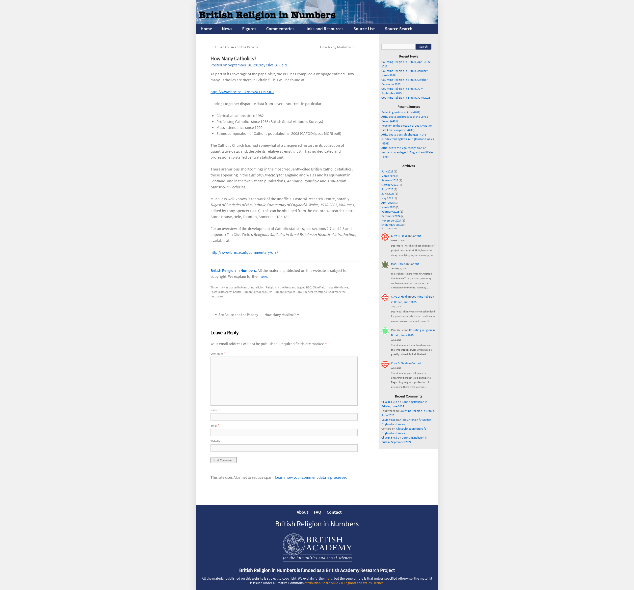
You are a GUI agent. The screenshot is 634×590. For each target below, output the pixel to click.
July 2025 (387, 189)
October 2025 (389, 185)
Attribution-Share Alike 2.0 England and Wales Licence (343, 583)
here (263, 276)
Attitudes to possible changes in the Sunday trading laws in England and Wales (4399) (407, 139)
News (227, 28)
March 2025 (388, 207)
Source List (364, 28)
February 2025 (390, 211)
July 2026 (387, 171)
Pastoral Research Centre (226, 292)
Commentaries (280, 28)
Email (215, 425)
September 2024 (391, 225)
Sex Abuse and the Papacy (236, 46)
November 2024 (391, 220)
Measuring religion (252, 287)
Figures (249, 28)
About (302, 512)
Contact (416, 236)
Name (215, 410)
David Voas (388, 419)
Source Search (398, 28)
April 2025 (387, 202)
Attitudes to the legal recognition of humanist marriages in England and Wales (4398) (407, 152)
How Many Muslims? (337, 46)
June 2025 (387, 194)
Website (215, 441)
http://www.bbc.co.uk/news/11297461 (242, 91)
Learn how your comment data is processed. (311, 477)
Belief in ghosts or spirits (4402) (400, 112)
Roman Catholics (284, 292)
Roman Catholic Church (257, 292)
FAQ (317, 512)
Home (206, 28)
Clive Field (319, 287)
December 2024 (390, 216)
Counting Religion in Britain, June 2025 (405, 97)
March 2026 (388, 176)
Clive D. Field (276, 64)
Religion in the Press (278, 287)
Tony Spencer (304, 292)
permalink (217, 296)
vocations (320, 292)
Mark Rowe (398, 264)
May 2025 (387, 198)
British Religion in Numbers (233, 270)
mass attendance (337, 287)
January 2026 (389, 180)
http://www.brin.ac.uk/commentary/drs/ (244, 252)
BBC (308, 287)
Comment (218, 353)
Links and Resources (323, 28)
